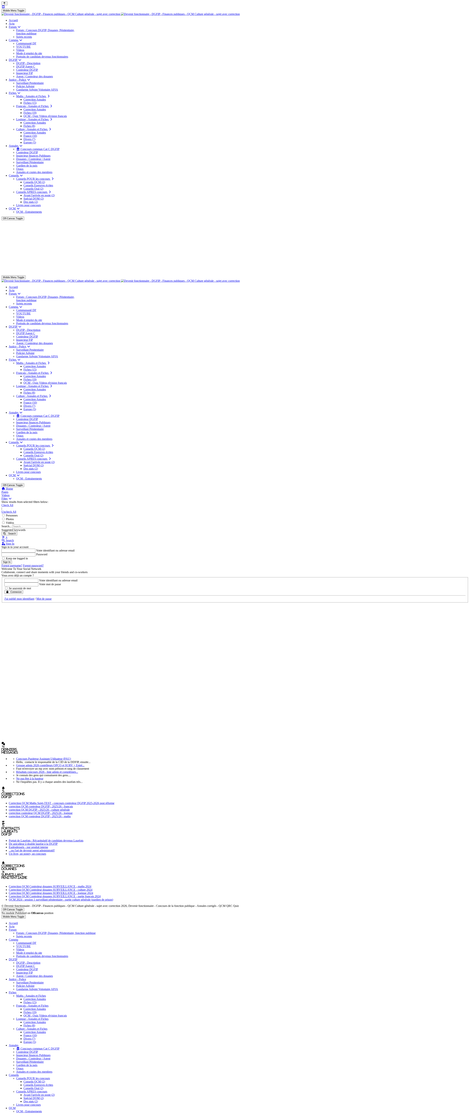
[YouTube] (3, 6)
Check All (7, 505)
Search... (6, 526)
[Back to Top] (4, 3)
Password (41, 554)
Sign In (6, 562)
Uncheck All (8, 511)
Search (11, 533)
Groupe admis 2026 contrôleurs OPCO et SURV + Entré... (50, 765)
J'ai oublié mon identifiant (19, 598)
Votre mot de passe (50, 584)
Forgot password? (33, 565)
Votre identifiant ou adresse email (55, 550)
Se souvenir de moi (20, 588)
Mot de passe (44, 598)
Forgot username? (11, 565)
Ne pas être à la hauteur (29, 778)
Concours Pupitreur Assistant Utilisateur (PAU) (43, 758)
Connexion (15, 592)
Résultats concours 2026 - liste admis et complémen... (47, 771)
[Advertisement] (235, 248)
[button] (235, 540)
